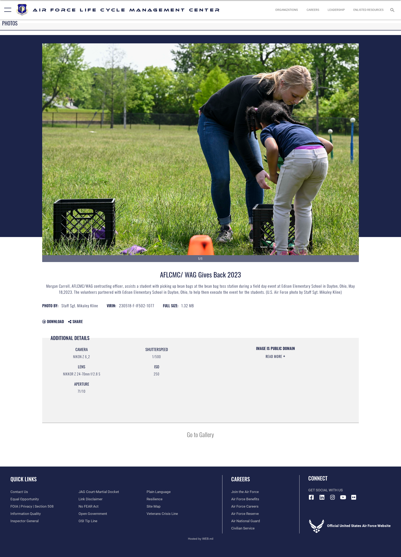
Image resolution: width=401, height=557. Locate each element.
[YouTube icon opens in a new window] (343, 497)
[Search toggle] (393, 10)
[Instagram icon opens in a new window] (332, 497)
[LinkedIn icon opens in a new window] (322, 497)
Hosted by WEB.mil (200, 538)
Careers (240, 479)
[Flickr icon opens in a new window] (353, 497)
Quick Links (23, 479)
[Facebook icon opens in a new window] (311, 497)
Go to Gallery (200, 434)
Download (55, 321)
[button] (7, 10)
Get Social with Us (325, 490)
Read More (274, 356)
